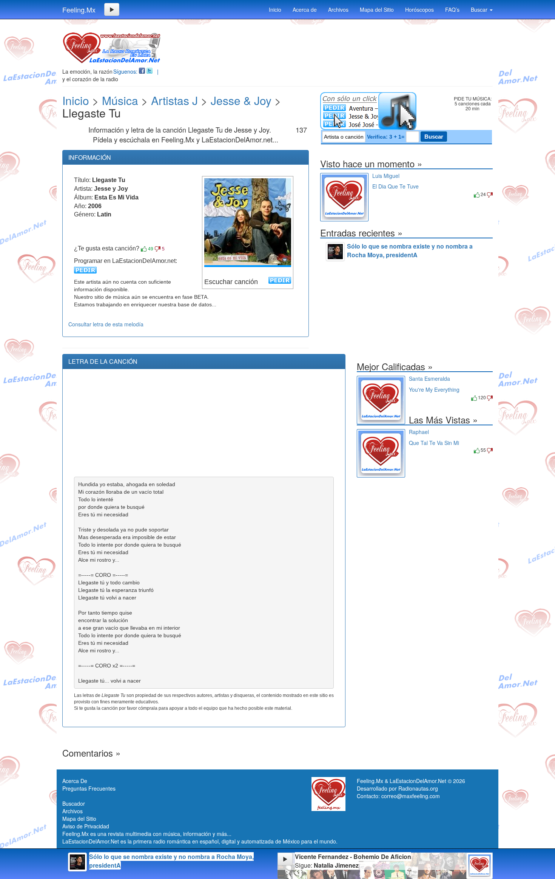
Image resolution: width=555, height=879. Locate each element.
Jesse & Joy (241, 100)
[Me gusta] (143, 249)
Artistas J (174, 100)
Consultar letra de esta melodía (105, 324)
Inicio (275, 9)
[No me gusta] (157, 249)
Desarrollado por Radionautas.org (397, 788)
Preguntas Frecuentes (89, 788)
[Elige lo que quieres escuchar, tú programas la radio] (383, 111)
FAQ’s (452, 9)
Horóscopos (419, 9)
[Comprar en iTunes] (380, 194)
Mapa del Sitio (377, 9)
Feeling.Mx (79, 9)
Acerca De (74, 781)
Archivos (338, 9)
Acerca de (305, 9)
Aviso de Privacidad (85, 826)
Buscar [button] (480, 9)
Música (120, 100)
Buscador (73, 803)
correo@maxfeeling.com (410, 796)
